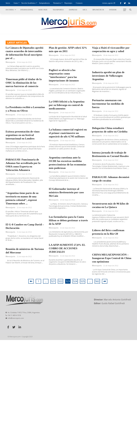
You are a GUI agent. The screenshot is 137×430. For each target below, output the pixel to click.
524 (75, 281)
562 (97, 281)
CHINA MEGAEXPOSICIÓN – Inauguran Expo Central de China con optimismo (111, 258)
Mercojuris (10, 62)
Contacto (79, 3)
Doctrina (10, 10)
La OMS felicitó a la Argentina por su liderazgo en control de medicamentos (66, 105)
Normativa (57, 3)
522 (60, 281)
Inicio (8, 3)
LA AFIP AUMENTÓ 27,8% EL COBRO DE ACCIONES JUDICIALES (67, 248)
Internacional (26, 10)
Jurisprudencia (44, 3)
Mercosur (42, 10)
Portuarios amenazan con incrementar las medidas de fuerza (108, 104)
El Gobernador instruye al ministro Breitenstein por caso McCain (66, 192)
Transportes (58, 10)
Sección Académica (28, 3)
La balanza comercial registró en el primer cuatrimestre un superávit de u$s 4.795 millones (68, 133)
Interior (112, 10)
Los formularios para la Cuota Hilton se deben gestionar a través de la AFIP (68, 220)
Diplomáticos (98, 10)
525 (83, 281)
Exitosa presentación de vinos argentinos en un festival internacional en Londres (23, 135)
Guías (16, 3)
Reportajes (68, 3)
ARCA (84, 10)
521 (53, 281)
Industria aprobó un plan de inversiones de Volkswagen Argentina (108, 76)
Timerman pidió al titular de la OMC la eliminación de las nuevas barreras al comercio (24, 83)
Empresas (73, 10)
